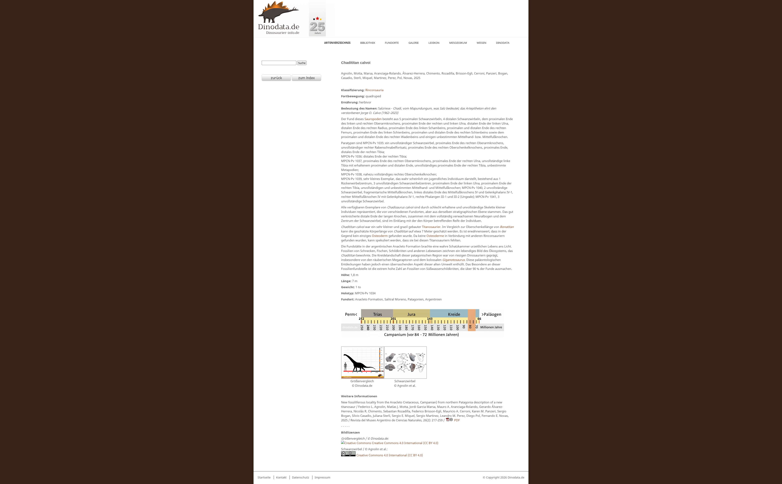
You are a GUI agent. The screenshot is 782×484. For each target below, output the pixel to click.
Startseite (264, 477)
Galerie (414, 43)
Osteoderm (380, 236)
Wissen (481, 43)
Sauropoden (373, 119)
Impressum (322, 477)
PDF (457, 420)
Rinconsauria (374, 90)
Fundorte (392, 43)
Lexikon (433, 43)
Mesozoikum (458, 43)
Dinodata (502, 43)
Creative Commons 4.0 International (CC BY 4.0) (404, 443)
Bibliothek (367, 43)
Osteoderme (435, 236)
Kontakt (281, 477)
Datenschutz (300, 477)
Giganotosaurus (453, 260)
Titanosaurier (431, 227)
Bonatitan (507, 227)
